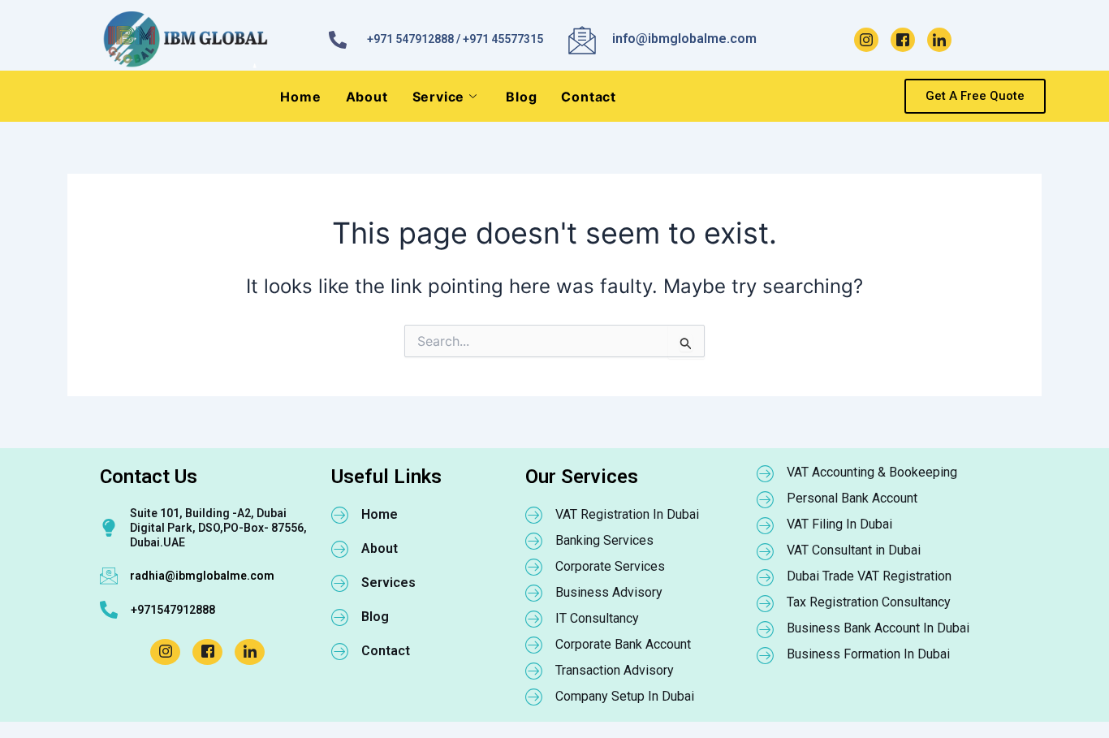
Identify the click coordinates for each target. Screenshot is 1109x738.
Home (300, 96)
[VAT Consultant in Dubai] (766, 551)
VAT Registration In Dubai (627, 514)
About (367, 96)
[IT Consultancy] (534, 619)
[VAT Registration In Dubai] (534, 515)
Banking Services (604, 540)
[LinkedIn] (939, 40)
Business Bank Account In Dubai (878, 628)
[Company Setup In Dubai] (534, 697)
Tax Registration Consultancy (869, 602)
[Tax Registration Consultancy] (766, 603)
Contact (588, 96)
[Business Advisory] (534, 593)
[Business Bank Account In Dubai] (766, 629)
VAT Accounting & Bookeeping (872, 472)
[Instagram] (866, 40)
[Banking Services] (534, 541)
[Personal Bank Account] (766, 499)
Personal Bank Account (852, 498)
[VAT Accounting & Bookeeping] (766, 473)
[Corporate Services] (534, 567)
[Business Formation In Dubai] (766, 655)
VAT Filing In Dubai (839, 524)
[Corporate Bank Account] (534, 645)
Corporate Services (610, 566)
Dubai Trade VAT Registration (869, 576)
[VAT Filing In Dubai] (766, 525)
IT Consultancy (597, 618)
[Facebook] (903, 40)
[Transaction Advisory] (534, 671)
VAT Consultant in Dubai (854, 550)
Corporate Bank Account (623, 644)
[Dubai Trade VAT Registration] (766, 577)
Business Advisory (608, 592)
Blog (521, 96)
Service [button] (438, 96)
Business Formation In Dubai (868, 654)
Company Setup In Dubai (624, 696)
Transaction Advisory (614, 670)
